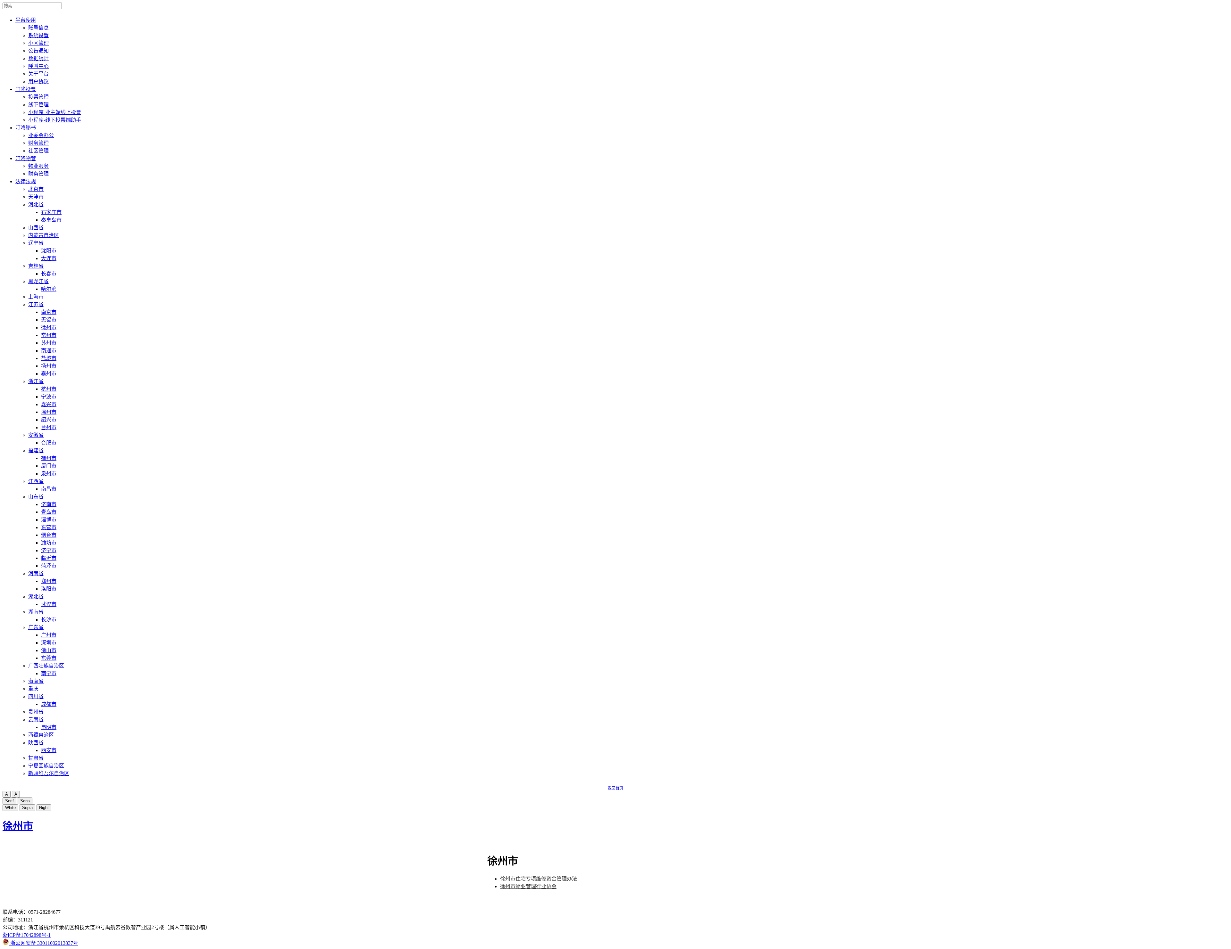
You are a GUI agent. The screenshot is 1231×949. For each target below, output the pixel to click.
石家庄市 (51, 212)
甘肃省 (36, 758)
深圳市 (48, 642)
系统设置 (38, 35)
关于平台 (38, 74)
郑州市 (48, 581)
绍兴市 (48, 419)
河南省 (36, 573)
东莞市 (48, 658)
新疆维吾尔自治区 (48, 773)
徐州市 (48, 327)
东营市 (48, 527)
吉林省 (36, 266)
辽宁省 (36, 243)
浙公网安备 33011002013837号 (43, 943)
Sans (25, 800)
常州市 (48, 335)
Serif (9, 800)
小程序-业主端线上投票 (54, 112)
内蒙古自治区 (43, 235)
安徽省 (36, 435)
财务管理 (38, 143)
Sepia (27, 807)
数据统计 (38, 58)
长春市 (48, 273)
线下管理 (38, 104)
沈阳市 (48, 250)
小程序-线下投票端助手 (54, 120)
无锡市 (48, 320)
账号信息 (38, 27)
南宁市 (48, 673)
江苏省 (36, 304)
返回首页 (615, 788)
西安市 (48, 750)
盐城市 (48, 358)
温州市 (48, 412)
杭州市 (48, 389)
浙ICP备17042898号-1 (27, 935)
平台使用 (25, 20)
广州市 (48, 635)
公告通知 (38, 50)
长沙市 (48, 619)
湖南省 (36, 612)
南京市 (48, 312)
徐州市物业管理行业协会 (528, 886)
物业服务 (38, 166)
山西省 (36, 227)
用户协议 (38, 81)
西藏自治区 (41, 735)
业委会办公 (41, 135)
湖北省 (36, 596)
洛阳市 (48, 589)
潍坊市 (48, 542)
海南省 (36, 681)
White (10, 807)
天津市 (36, 197)
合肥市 (48, 443)
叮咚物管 (25, 158)
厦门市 (48, 466)
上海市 (36, 296)
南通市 (48, 350)
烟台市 (48, 535)
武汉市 (48, 604)
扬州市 (48, 366)
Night (44, 807)
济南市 (48, 504)
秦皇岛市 (51, 220)
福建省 (36, 450)
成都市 (48, 704)
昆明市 (48, 727)
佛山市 (48, 650)
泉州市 (48, 473)
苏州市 (48, 343)
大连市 (48, 258)
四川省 (36, 696)
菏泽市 (48, 566)
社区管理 (38, 150)
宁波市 (48, 396)
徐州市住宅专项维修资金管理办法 (538, 878)
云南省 (36, 719)
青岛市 (48, 512)
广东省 (36, 627)
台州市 (48, 427)
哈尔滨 (48, 289)
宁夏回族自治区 (46, 765)
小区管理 (38, 43)
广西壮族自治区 (46, 665)
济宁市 (48, 550)
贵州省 (36, 712)
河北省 (36, 204)
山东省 (36, 496)
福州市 (48, 458)
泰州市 (48, 373)
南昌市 (48, 489)
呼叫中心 (38, 66)
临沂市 (48, 558)
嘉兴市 (48, 404)
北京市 (36, 189)
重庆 (33, 688)
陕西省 (36, 742)
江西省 (36, 481)
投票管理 (38, 97)
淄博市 (48, 519)
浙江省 (36, 381)
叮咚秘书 (25, 127)
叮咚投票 (25, 89)
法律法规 (25, 181)
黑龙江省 (38, 281)
